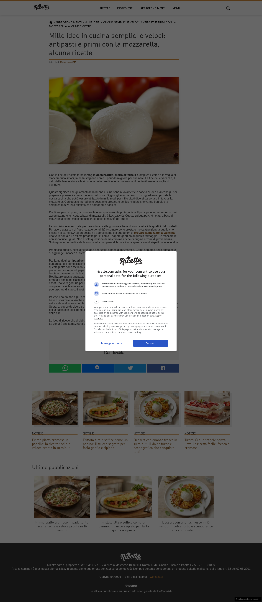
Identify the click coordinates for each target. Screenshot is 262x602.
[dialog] (131, 301)
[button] (131, 301)
